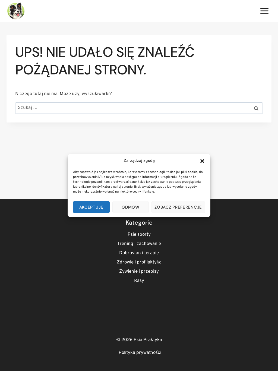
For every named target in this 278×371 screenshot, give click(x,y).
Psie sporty (139, 235)
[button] (202, 161)
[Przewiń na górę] (264, 360)
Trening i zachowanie (139, 244)
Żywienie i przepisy (139, 272)
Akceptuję (91, 207)
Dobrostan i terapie (139, 253)
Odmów (131, 207)
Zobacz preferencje (178, 207)
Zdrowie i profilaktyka (139, 262)
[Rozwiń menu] (264, 10)
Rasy (139, 281)
